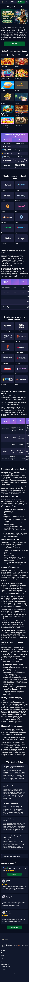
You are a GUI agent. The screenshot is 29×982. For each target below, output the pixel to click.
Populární (3, 54)
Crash (16, 54)
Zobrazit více (14, 927)
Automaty (23, 54)
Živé (10, 54)
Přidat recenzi (14, 874)
